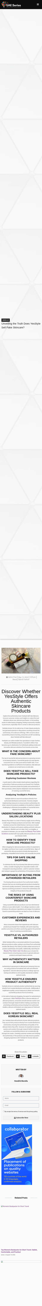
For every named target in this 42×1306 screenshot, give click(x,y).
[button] (8, 1056)
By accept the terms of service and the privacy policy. (21, 1111)
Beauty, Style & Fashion (21, 679)
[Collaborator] (16, 1184)
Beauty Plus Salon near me (13, 951)
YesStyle (18, 998)
